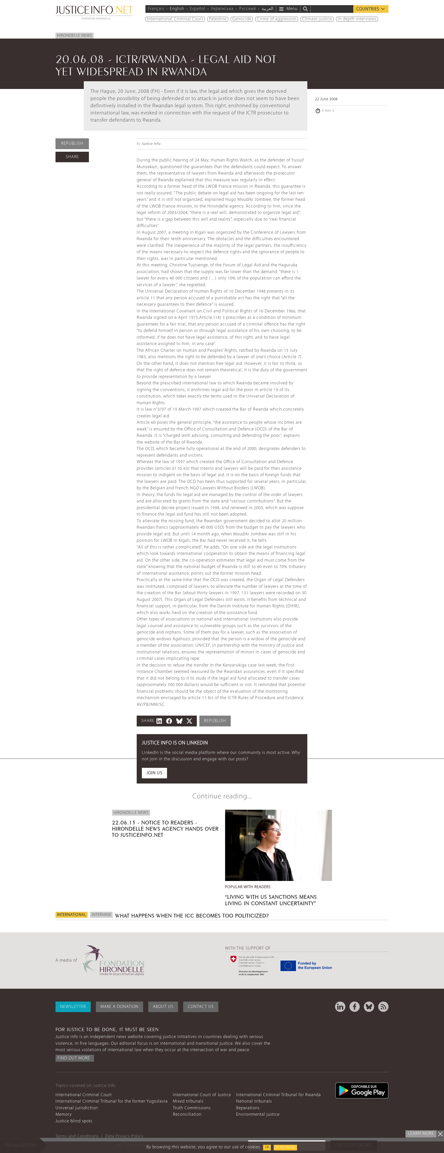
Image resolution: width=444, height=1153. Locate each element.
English (177, 9)
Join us (154, 773)
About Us (163, 1007)
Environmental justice (258, 1114)
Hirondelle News (74, 36)
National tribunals (254, 1101)
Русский (247, 9)
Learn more (421, 1133)
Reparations (248, 1108)
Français (156, 9)
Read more (285, 1147)
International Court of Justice (202, 1095)
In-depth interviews (357, 19)
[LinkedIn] (340, 1007)
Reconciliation (187, 1114)
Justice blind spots (73, 1121)
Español (197, 9)
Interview (101, 915)
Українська (222, 9)
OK (267, 1147)
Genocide (241, 19)
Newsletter (73, 1007)
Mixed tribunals (188, 1101)
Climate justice (317, 19)
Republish (72, 143)
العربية (267, 9)
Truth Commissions (192, 1108)
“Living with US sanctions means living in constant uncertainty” (271, 899)
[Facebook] (354, 1007)
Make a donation (119, 1007)
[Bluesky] (369, 1007)
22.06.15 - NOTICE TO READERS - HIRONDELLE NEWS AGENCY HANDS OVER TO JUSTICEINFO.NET (165, 828)
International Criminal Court (175, 19)
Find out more (74, 1058)
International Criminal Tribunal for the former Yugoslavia (111, 1101)
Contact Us (201, 1007)
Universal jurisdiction (76, 1108)
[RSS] (383, 1007)
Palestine (218, 19)
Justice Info (151, 144)
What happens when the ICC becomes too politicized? (192, 914)
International (71, 915)
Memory (63, 1114)
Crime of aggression (277, 19)
